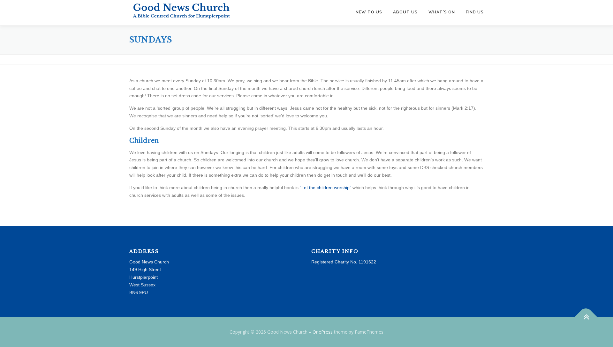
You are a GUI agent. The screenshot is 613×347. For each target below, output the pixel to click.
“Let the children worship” (325, 187)
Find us (475, 12)
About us (405, 12)
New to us (369, 12)
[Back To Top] (586, 317)
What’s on (441, 12)
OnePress (323, 332)
